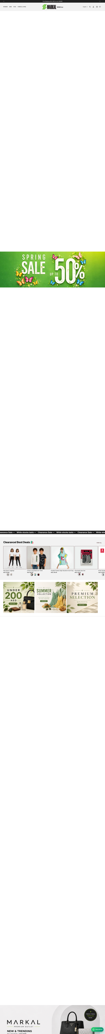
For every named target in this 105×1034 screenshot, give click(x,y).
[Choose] (23, 566)
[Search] (90, 7)
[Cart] (97, 7)
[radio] (8, 574)
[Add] (71, 566)
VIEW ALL (99, 542)
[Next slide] (100, 561)
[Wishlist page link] (100, 7)
